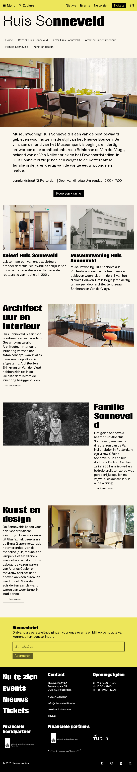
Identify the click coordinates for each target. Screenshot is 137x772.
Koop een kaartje (68, 193)
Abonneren (23, 656)
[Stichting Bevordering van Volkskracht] (64, 751)
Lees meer (13, 385)
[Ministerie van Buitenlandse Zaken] (64, 738)
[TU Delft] (100, 738)
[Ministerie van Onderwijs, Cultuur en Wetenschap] (19, 743)
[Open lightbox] (68, 92)
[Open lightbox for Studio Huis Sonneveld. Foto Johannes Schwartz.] (91, 325)
